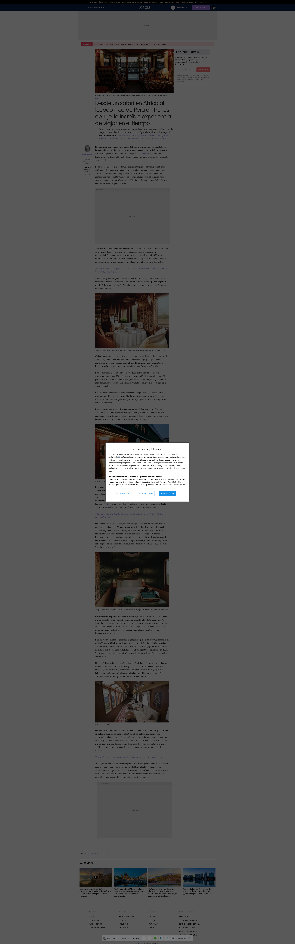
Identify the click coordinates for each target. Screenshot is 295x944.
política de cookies (166, 468)
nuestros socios (142, 454)
